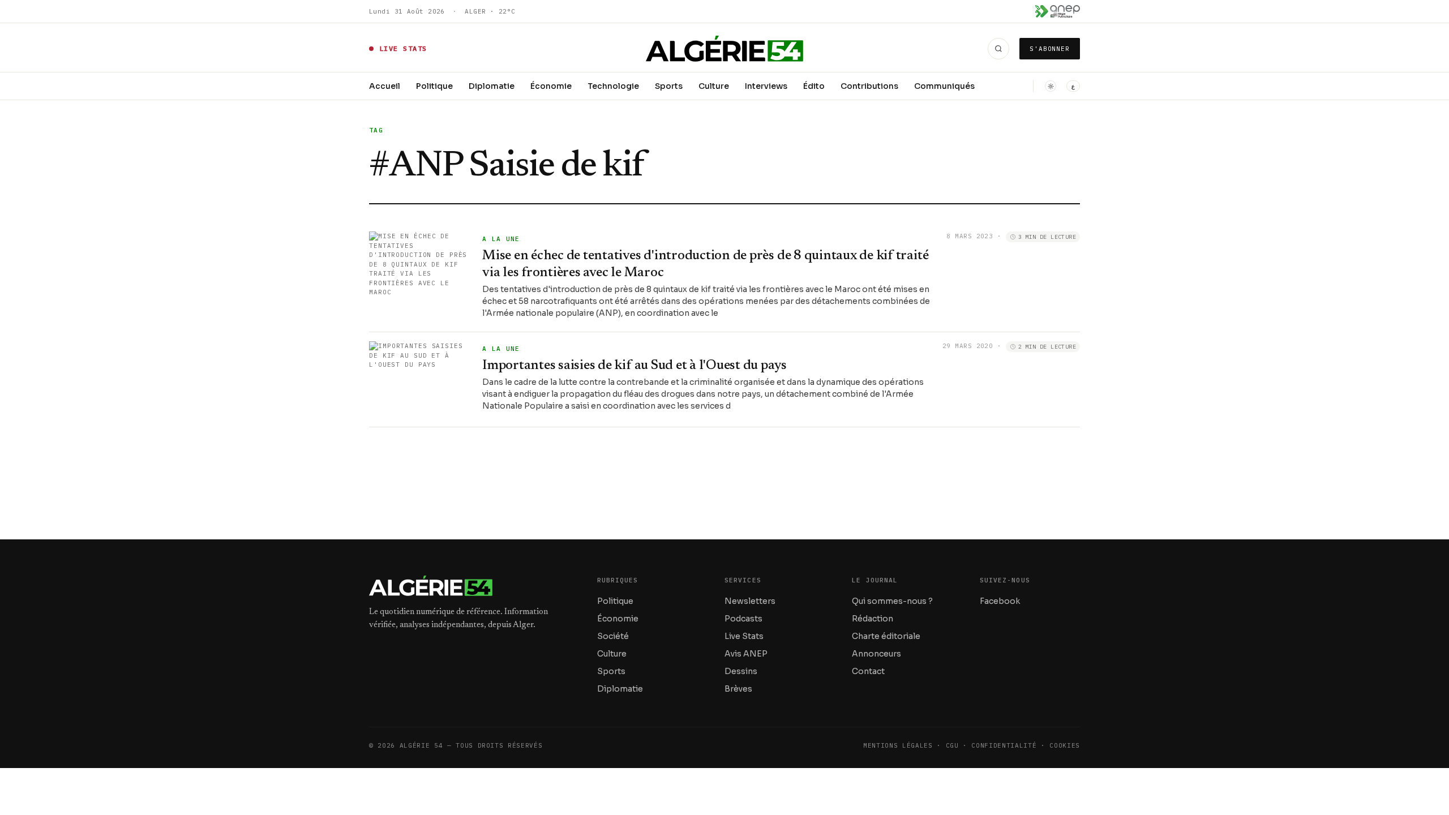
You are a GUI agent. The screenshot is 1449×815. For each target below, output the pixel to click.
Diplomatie (492, 86)
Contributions (869, 86)
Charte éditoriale (886, 636)
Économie (551, 86)
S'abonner (1050, 49)
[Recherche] (998, 48)
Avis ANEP (746, 654)
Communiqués (944, 86)
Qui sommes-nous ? (892, 601)
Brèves (738, 689)
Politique (434, 86)
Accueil (384, 86)
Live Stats (744, 636)
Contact (868, 671)
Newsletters (749, 601)
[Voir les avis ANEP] (1057, 11)
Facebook (1000, 601)
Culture (713, 86)
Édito (814, 86)
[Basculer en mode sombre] (1050, 86)
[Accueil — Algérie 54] (725, 49)
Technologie (613, 86)
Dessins (740, 671)
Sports (669, 86)
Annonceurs (876, 654)
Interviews (766, 86)
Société (613, 636)
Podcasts (743, 619)
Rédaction (872, 619)
